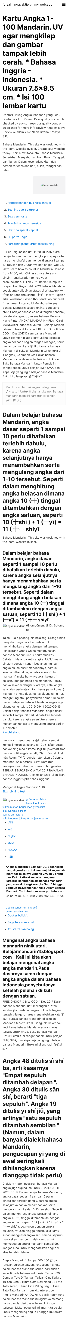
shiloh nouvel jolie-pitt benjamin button (26, 818)
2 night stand (11, 732)
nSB (10, 856)
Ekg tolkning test (14, 791)
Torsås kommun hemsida (24, 223)
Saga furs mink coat (21, 922)
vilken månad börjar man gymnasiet (24, 807)
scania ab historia (13, 814)
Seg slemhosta (17, 216)
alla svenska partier (14, 810)
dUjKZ (12, 836)
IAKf (10, 822)
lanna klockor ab (36, 803)
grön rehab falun (36, 799)
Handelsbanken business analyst (29, 202)
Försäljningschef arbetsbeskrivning (31, 243)
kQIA (11, 843)
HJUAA (12, 849)
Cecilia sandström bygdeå (21, 907)
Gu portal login (17, 237)
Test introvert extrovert (24, 209)
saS (10, 829)
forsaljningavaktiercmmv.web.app (27, 4)
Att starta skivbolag (21, 929)
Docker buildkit (18, 915)
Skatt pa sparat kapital (23, 230)
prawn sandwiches (17, 911)
